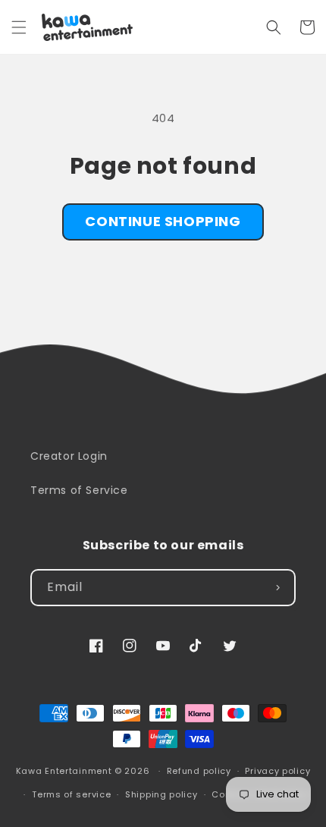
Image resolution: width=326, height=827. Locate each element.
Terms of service (71, 794)
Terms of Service (79, 490)
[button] (19, 27)
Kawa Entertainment (65, 771)
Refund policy (199, 771)
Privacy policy (277, 771)
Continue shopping (162, 221)
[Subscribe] (277, 587)
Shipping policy (161, 794)
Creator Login (69, 456)
